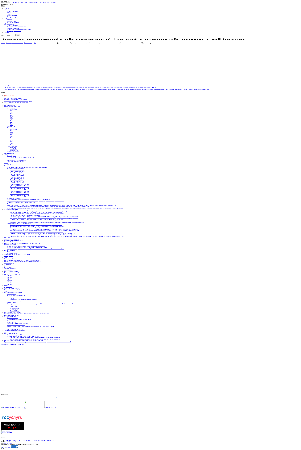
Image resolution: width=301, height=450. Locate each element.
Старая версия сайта (44, 2)
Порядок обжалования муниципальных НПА (19, 29)
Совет (6, 18)
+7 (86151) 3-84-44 (11, 441)
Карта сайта (53, 2)
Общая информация (12, 11)
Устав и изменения (12, 15)
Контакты (7, 32)
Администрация (9, 24)
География (9, 14)
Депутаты (9, 19)
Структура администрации (14, 31)
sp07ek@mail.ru (8, 443)
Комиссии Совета (11, 21)
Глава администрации (13, 28)
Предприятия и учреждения (14, 17)
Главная (7, 8)
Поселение (8, 9)
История (9, 12)
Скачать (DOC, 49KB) (6, 85)
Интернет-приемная (33, 2)
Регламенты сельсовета (13, 22)
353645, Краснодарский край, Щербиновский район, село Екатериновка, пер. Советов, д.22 (29, 440)
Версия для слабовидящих (20, 2)
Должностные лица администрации (16, 26)
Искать (17, 35)
